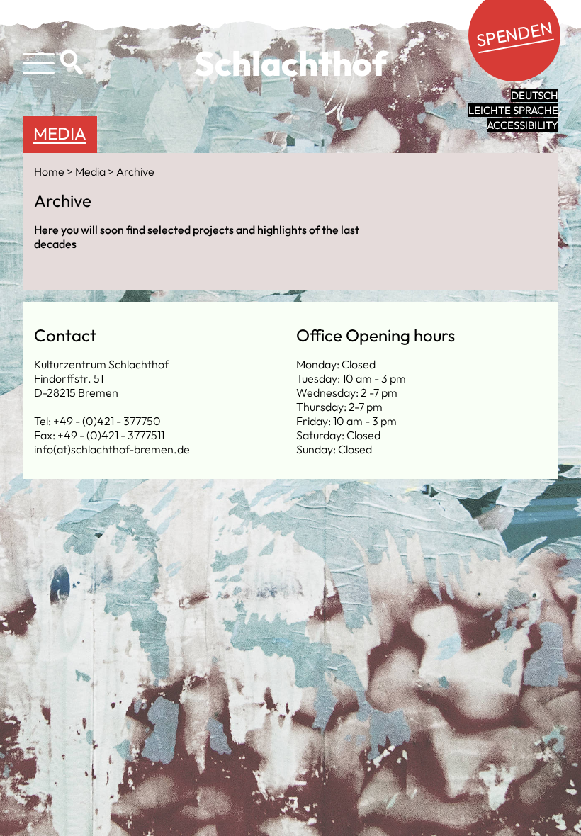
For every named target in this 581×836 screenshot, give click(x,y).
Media (59, 133)
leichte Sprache (513, 110)
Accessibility (522, 125)
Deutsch (534, 95)
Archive (135, 171)
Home (50, 171)
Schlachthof (291, 63)
